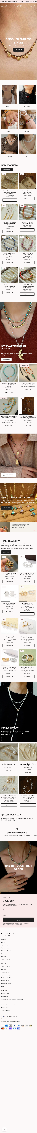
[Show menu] (2, 6)
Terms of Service (16, 924)
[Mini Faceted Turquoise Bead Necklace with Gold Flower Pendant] (9, 406)
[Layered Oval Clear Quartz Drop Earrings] (9, 626)
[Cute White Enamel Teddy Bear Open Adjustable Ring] (27, 563)
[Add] (34, 529)
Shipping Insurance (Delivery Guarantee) (12, 999)
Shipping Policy (5, 996)
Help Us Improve (5, 948)
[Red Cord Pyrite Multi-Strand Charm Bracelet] (27, 212)
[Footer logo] (7, 934)
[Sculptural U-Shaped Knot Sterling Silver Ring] (27, 626)
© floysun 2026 (5, 1021)
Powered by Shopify (15, 1021)
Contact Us (4, 956)
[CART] (34, 6)
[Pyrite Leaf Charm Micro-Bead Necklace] (27, 181)
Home (2, 942)
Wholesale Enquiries (6, 951)
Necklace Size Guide (6, 978)
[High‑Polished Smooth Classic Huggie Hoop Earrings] (27, 593)
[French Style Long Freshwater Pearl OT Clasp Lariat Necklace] (28, 785)
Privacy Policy (6, 924)
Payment (3, 969)
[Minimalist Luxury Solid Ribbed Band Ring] (27, 657)
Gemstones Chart (6, 975)
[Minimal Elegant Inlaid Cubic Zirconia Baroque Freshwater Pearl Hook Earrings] (9, 785)
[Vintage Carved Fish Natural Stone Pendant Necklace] (28, 373)
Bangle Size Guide (6, 983)
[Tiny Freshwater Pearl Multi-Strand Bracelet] (9, 275)
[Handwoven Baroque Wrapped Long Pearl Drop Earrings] (9, 752)
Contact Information (6, 1002)
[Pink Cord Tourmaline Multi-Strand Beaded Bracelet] (27, 243)
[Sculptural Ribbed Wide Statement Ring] (9, 563)
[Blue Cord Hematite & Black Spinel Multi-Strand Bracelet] (9, 243)
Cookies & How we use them (9, 1005)
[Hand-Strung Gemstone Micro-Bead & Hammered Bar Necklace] (9, 181)
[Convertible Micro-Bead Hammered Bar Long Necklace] (9, 212)
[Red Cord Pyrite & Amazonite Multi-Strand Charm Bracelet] (27, 275)
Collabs (3, 954)
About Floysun (5, 945)
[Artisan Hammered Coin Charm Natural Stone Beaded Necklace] (28, 406)
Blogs (2, 986)
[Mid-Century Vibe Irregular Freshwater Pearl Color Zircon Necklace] (28, 752)
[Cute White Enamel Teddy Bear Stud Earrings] (9, 593)
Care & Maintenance (6, 972)
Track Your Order (5, 959)
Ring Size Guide (5, 980)
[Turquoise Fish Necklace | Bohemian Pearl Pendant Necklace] (9, 373)
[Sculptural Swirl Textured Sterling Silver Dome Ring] (9, 657)
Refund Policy (5, 993)
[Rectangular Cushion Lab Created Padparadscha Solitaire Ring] (5, 527)
